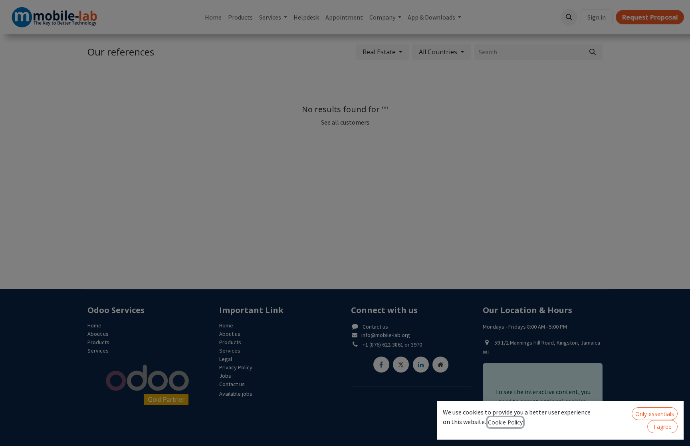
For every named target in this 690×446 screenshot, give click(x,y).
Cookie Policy (505, 422)
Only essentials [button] (654, 414)
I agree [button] (663, 426)
